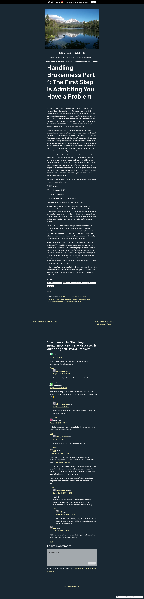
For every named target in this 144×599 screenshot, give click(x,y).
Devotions (66, 299)
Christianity (59, 299)
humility (80, 299)
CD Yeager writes (72, 53)
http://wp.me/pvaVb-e (62, 462)
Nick (54, 451)
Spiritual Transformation (79, 296)
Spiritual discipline (61, 301)
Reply (52, 368)
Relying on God (51, 301)
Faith (70, 299)
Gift (93, 2)
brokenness (52, 299)
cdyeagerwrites (62, 371)
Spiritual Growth (71, 301)
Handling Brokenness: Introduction (45, 321)
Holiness (75, 299)
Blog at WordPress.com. (72, 586)
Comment (91, 563)
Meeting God (87, 299)
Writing (79, 301)
